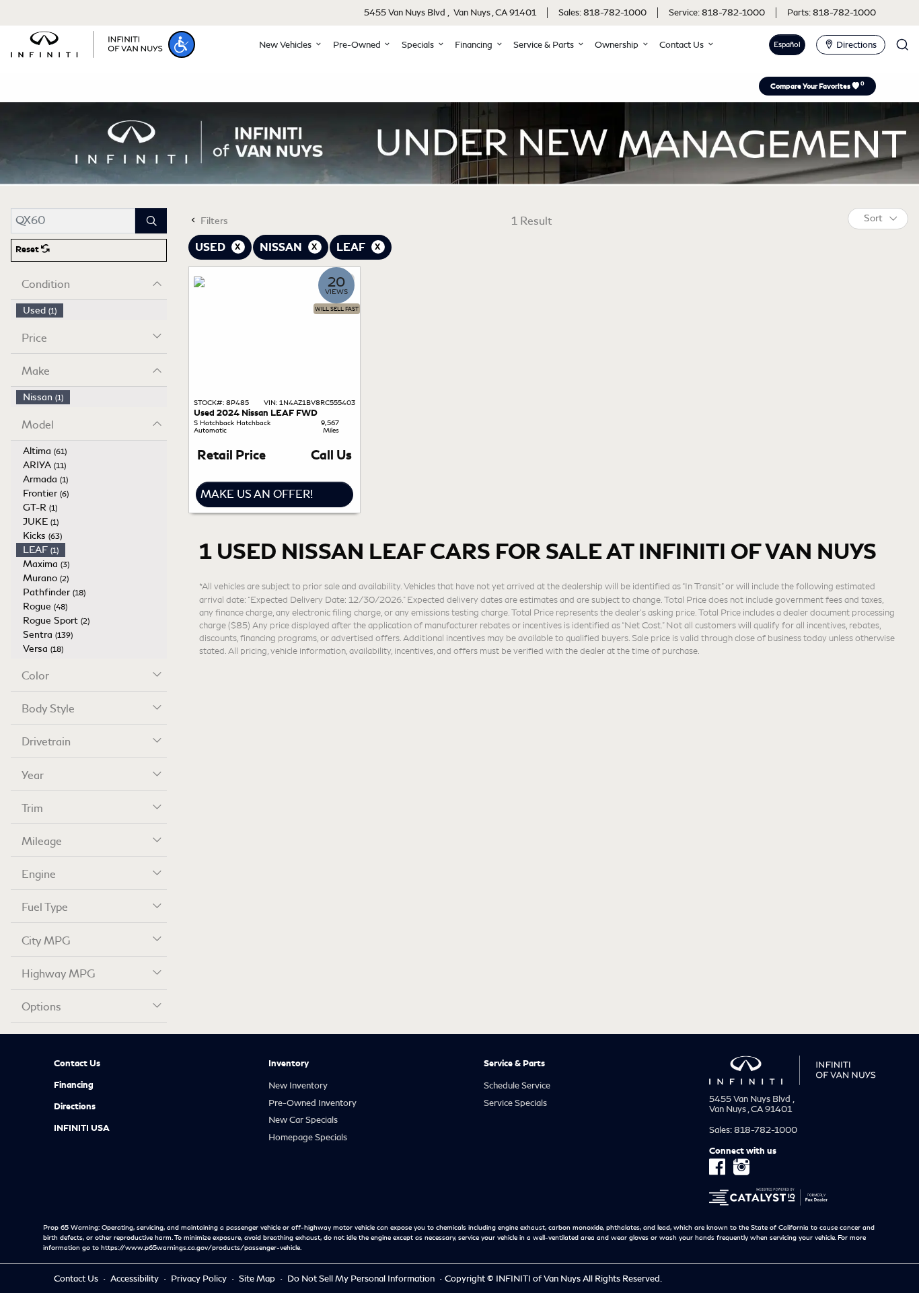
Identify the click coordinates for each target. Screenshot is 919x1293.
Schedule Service (517, 1085)
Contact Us (77, 1063)
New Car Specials (303, 1120)
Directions (75, 1106)
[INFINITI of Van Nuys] (87, 42)
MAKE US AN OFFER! (256, 494)
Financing (74, 1085)
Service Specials (515, 1103)
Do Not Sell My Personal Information (362, 1278)
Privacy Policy (200, 1278)
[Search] (151, 220)
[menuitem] (91, 310)
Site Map (258, 1278)
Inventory (288, 1063)
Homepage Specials (307, 1137)
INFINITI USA (82, 1128)
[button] (181, 44)
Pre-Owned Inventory (312, 1103)
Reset (28, 249)
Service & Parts (514, 1063)
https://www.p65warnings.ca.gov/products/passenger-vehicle (200, 1248)
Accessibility (135, 1278)
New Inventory (298, 1085)
